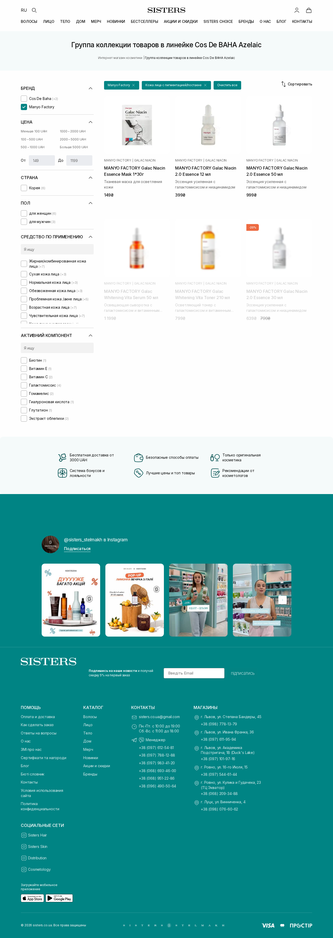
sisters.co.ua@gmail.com (159, 716)
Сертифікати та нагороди (43, 757)
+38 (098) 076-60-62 (219, 809)
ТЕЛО (65, 21)
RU (24, 10)
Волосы (90, 716)
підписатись (243, 673)
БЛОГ (281, 21)
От (23, 160)
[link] (308, 10)
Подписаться (77, 548)
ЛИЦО (48, 21)
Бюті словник (32, 774)
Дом (87, 741)
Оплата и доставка (38, 716)
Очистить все (227, 85)
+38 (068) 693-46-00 (157, 770)
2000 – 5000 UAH (73, 139)
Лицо (87, 725)
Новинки (90, 757)
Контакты (29, 782)
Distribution (37, 858)
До (60, 160)
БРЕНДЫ (246, 21)
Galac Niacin (145, 160)
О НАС (265, 21)
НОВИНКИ (116, 21)
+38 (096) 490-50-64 (157, 786)
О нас (26, 741)
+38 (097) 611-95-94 (218, 739)
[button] (121, 85)
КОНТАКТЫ (302, 21)
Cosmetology (39, 869)
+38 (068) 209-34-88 (219, 793)
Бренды (90, 774)
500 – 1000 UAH (32, 147)
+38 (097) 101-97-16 (218, 759)
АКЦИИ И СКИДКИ (181, 21)
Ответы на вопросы (38, 733)
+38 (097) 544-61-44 (219, 774)
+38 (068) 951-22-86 (157, 778)
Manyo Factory (117, 160)
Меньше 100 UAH (34, 131)
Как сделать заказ (37, 725)
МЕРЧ (96, 21)
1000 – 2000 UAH (73, 131)
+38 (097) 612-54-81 (156, 747)
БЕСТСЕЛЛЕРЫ (144, 21)
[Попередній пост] (50, 600)
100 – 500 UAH (31, 139)
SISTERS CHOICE (218, 21)
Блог (25, 766)
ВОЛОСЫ (29, 21)
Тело (87, 733)
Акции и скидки (96, 766)
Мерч (88, 749)
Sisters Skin (37, 846)
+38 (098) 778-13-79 (219, 724)
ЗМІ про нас (31, 749)
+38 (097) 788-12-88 (157, 755)
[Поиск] (34, 10)
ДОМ (80, 21)
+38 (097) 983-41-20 (157, 763)
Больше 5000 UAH (74, 147)
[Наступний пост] (282, 600)
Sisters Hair (37, 835)
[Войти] (296, 10)
